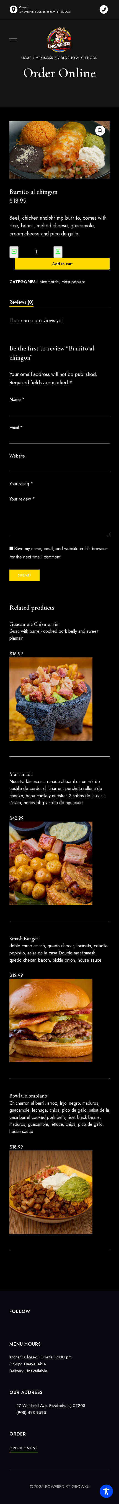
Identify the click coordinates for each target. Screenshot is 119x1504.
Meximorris (49, 282)
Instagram (21, 1323)
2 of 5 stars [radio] (44, 484)
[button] (100, 131)
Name (17, 399)
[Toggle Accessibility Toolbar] (106, 1491)
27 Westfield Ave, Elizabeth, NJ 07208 (50, 1406)
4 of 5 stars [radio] (54, 484)
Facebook (11, 1323)
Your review (22, 499)
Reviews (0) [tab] (21, 302)
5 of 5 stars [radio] (59, 484)
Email (16, 428)
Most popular (73, 282)
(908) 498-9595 (30, 1412)
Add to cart (62, 263)
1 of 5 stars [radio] (39, 484)
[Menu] (11, 39)
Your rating (21, 484)
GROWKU (80, 1486)
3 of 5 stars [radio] (49, 484)
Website (17, 456)
